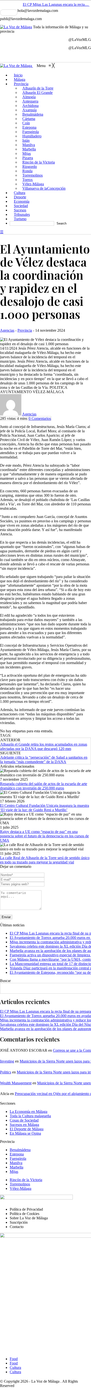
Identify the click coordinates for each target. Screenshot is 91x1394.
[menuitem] (19, 75)
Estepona (17, 1154)
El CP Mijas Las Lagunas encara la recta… (56, 4)
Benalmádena (20, 1150)
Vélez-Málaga (20, 1188)
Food (14, 1359)
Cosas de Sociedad (24, 1120)
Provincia (24, 330)
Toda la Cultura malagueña (30, 1116)
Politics (5, 1072)
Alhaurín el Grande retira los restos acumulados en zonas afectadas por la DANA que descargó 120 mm (43, 746)
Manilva (16, 1163)
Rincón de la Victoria (26, 1180)
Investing (7, 1061)
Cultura (15, 1367)
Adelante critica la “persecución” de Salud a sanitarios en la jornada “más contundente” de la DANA (43, 759)
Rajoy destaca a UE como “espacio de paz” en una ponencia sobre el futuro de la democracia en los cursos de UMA (44, 836)
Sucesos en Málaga (24, 1125)
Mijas (14, 1171)
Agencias (7, 330)
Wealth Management (16, 1083)
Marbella (16, 1167)
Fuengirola (18, 1158)
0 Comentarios (40, 418)
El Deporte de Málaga (26, 1129)
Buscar (5, 981)
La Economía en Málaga (28, 1111)
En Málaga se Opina (25, 1133)
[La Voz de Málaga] (18, 66)
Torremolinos (20, 1184)
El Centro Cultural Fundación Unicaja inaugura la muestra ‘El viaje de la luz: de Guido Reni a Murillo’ (44, 807)
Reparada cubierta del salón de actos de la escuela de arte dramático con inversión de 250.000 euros (43, 786)
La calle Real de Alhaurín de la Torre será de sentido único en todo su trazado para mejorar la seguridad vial (45, 860)
